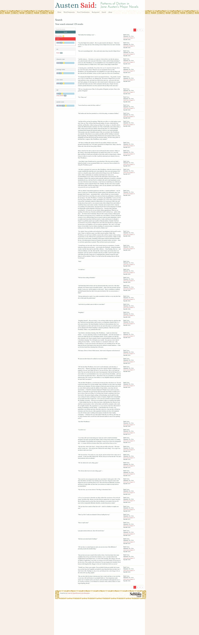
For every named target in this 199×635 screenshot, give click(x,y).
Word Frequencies (69, 12)
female (58, 53)
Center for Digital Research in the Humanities (78, 593)
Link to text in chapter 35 (129, 525)
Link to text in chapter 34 (129, 432)
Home (59, 12)
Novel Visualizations (83, 12)
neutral (58, 63)
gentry (58, 83)
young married (60, 95)
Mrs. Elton (59, 105)
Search (104, 12)
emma (57, 42)
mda (57, 73)
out (57, 93)
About (110, 12)
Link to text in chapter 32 (129, 38)
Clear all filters (59, 36)
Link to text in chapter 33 (129, 336)
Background (95, 12)
